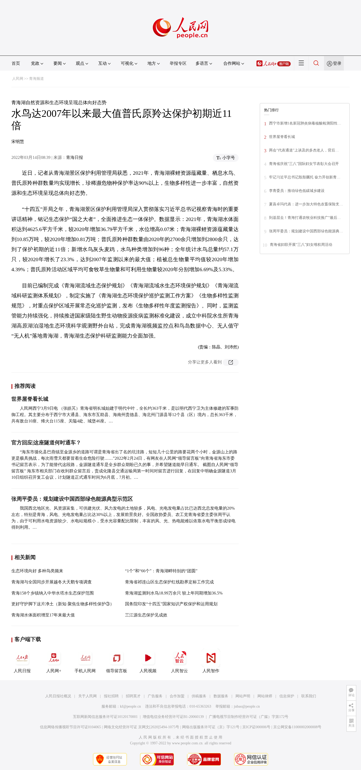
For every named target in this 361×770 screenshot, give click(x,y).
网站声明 (242, 696)
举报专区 (178, 63)
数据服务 (221, 696)
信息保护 (286, 696)
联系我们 (308, 696)
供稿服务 (199, 696)
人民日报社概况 (58, 696)
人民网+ (53, 670)
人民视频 (148, 670)
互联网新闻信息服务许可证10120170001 (105, 717)
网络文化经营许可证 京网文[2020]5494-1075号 (141, 727)
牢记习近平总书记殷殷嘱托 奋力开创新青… (304, 177)
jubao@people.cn (247, 706)
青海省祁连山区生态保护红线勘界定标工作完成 (169, 582)
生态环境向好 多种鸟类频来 (37, 571)
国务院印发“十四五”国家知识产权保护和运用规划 (171, 604)
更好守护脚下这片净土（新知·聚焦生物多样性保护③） (62, 604)
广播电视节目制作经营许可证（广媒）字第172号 (248, 717)
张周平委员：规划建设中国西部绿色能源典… (306, 231)
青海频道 (36, 79)
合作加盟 (177, 696)
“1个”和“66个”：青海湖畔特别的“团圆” (161, 571)
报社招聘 (111, 696)
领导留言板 (116, 670)
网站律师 (264, 696)
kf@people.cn (130, 706)
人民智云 (179, 670)
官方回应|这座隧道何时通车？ (46, 442)
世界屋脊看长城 (29, 399)
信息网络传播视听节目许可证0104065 (70, 727)
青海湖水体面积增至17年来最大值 (43, 615)
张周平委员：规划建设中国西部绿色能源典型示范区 (72, 499)
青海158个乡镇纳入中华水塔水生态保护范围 (52, 593)
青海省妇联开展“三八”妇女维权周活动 (301, 245)
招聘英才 (133, 696)
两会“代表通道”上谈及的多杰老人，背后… (304, 150)
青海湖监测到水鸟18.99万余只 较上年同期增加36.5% (174, 593)
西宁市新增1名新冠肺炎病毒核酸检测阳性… (305, 123)
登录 (337, 63)
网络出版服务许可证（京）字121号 (210, 727)
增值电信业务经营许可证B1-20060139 (173, 717)
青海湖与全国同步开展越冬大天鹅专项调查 (51, 582)
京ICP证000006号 (256, 727)
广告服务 (155, 696)
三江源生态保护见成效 (146, 615)
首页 (16, 63)
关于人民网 (87, 696)
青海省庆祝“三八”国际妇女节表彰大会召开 (304, 164)
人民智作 (210, 670)
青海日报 (74, 157)
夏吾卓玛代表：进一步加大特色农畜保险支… (306, 204)
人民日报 (22, 670)
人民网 (17, 79)
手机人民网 (85, 670)
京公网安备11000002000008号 (297, 727)
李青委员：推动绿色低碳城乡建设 (297, 191)
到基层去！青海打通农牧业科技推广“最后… (305, 218)
